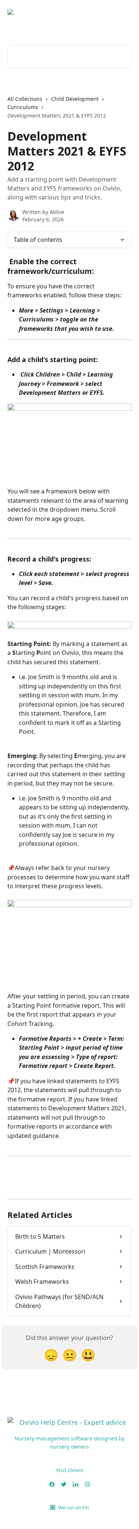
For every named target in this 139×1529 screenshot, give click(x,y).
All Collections (24, 98)
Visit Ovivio (69, 1470)
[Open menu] (125, 17)
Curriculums (22, 107)
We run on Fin (73, 1507)
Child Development (75, 98)
